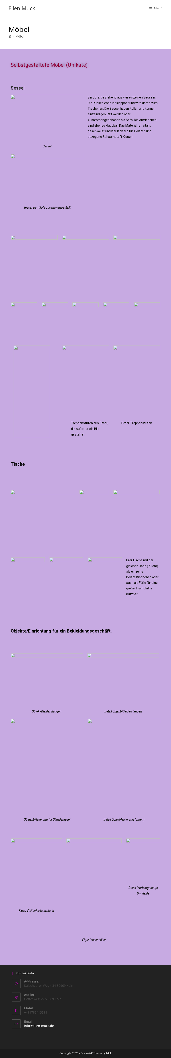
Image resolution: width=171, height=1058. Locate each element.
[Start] (9, 36)
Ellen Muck (21, 8)
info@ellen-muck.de (39, 1026)
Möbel (20, 36)
